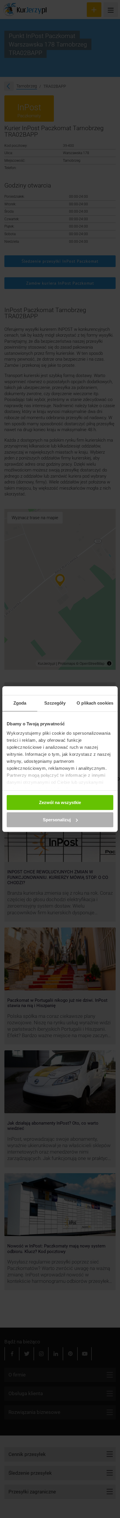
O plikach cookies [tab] (95, 703)
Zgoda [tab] (20, 703)
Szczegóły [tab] (55, 703)
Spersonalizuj (57, 819)
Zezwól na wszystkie (60, 802)
